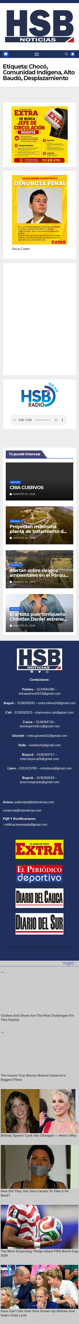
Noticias (15, 482)
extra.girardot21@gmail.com (47, 735)
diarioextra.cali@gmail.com (54, 712)
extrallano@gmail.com (56, 768)
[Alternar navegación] (37, 54)
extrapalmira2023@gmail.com (39, 693)
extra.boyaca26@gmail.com (39, 759)
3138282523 (23, 712)
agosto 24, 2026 (24, 494)
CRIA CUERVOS (26, 487)
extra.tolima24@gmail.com (56, 703)
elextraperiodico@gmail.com (39, 726)
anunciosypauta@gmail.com (39, 782)
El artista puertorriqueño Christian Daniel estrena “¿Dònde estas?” (37, 619)
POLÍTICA (15, 521)
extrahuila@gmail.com (45, 745)
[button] (66, 54)
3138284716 (44, 722)
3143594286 (45, 689)
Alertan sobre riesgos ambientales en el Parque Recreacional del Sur (39, 575)
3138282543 (26, 703)
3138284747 (45, 754)
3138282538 (45, 777)
